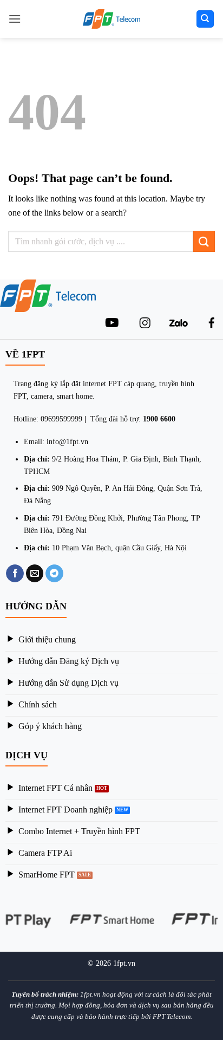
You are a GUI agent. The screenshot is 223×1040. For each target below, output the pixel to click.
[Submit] (204, 241)
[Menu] (14, 18)
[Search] (205, 19)
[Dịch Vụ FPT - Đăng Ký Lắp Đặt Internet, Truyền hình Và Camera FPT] (111, 19)
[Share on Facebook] (15, 573)
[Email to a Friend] (35, 573)
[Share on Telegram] (54, 573)
